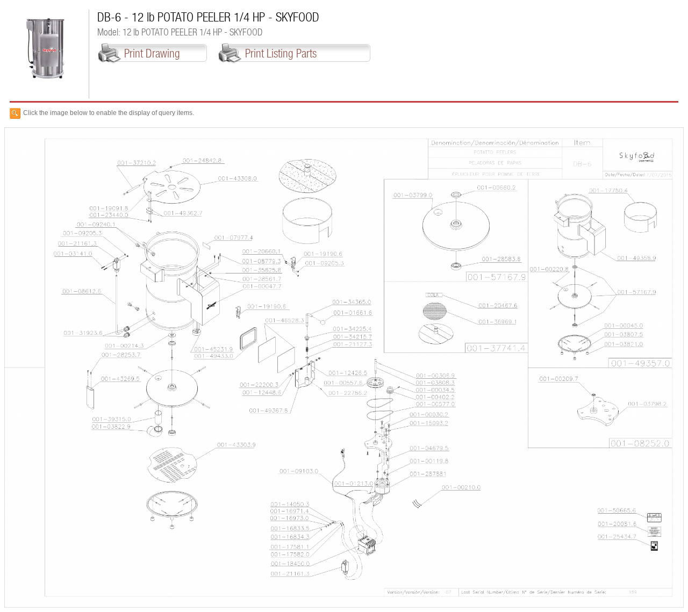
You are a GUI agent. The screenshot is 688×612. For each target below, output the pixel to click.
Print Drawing (152, 53)
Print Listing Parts (281, 53)
